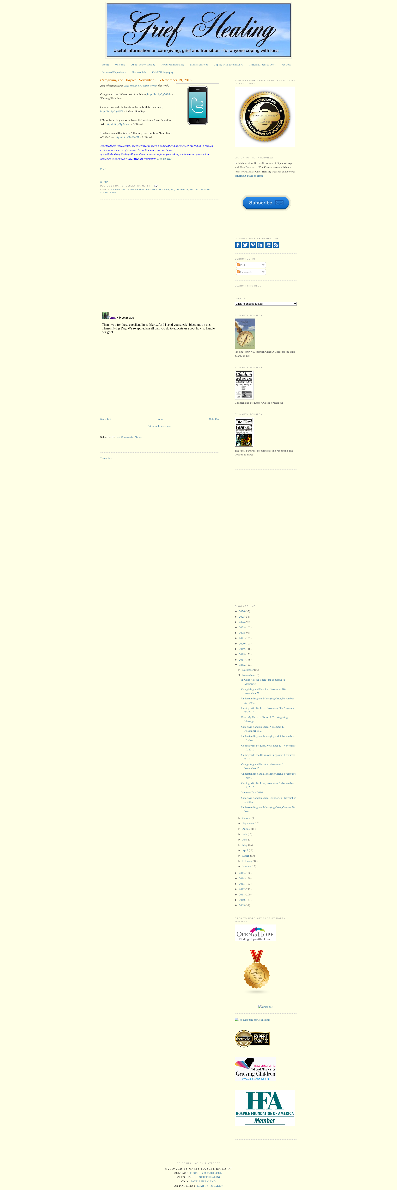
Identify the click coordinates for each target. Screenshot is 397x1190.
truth (194, 189)
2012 (242, 889)
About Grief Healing (172, 64)
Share (104, 182)
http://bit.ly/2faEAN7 (127, 137)
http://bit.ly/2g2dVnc (118, 124)
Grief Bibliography (162, 72)
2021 (242, 638)
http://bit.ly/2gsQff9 (111, 111)
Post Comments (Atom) (128, 437)
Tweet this (106, 458)
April (245, 850)
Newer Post (105, 418)
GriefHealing (210, 1177)
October (247, 818)
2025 (242, 616)
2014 (242, 878)
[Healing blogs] (257, 994)
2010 (242, 900)
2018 (242, 654)
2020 (242, 643)
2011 (242, 894)
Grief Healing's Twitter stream (140, 85)
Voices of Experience (114, 72)
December (248, 670)
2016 (242, 665)
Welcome (120, 64)
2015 (242, 873)
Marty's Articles (199, 64)
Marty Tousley (210, 1186)
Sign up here (164, 158)
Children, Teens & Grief (262, 64)
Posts (243, 265)
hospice (182, 189)
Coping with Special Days (228, 64)
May (245, 845)
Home (105, 64)
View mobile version (159, 426)
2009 (242, 905)
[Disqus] (159, 255)
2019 (242, 649)
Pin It (103, 169)
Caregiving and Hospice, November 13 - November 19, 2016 (145, 79)
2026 (242, 611)
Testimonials (139, 72)
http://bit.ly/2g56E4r (159, 94)
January (247, 866)
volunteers (108, 192)
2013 (242, 884)
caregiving (119, 189)
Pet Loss (286, 64)
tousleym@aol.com (206, 1173)
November (248, 675)
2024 (242, 622)
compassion (136, 189)
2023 (242, 627)
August (246, 829)
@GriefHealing (203, 1181)
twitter (204, 189)
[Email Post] (155, 186)
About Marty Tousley (143, 64)
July (245, 834)
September (248, 823)
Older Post (214, 418)
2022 (242, 633)
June (245, 839)
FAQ (173, 189)
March (246, 855)
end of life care (157, 189)
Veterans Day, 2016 (252, 792)
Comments (246, 272)
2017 (242, 659)
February (247, 861)
